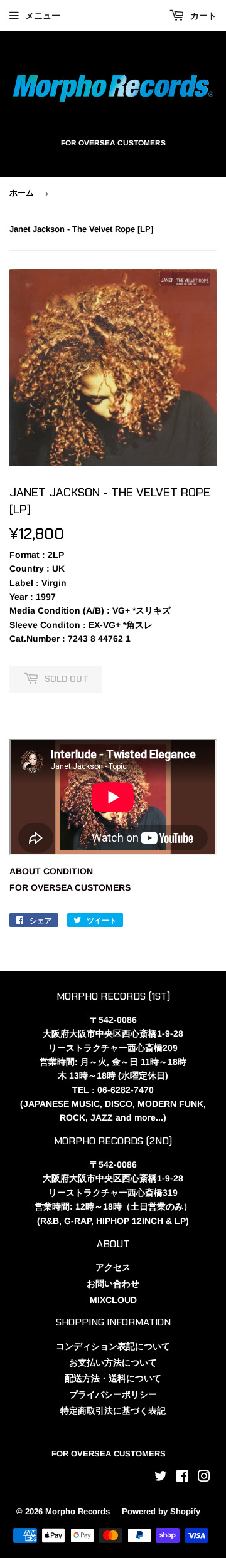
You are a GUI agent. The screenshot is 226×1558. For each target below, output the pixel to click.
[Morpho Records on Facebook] (182, 1478)
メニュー (42, 16)
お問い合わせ (113, 1283)
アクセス (113, 1267)
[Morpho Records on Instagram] (204, 1478)
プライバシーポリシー (113, 1394)
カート (202, 16)
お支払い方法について (113, 1362)
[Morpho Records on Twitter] (160, 1478)
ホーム (21, 192)
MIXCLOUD (113, 1300)
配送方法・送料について (113, 1378)
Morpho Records (77, 1511)
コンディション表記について (113, 1346)
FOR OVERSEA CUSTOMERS (70, 887)
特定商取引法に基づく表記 (113, 1411)
